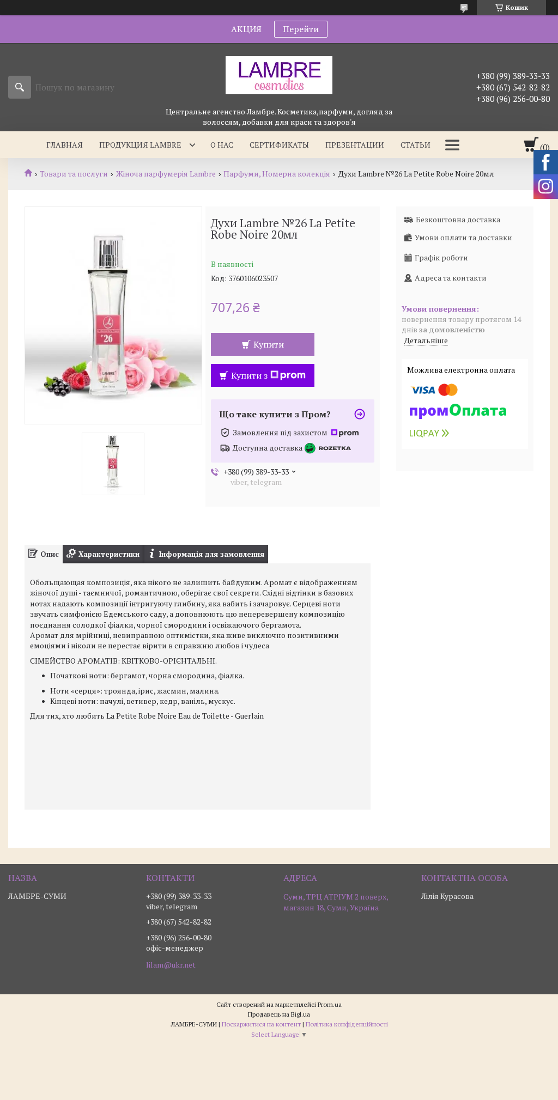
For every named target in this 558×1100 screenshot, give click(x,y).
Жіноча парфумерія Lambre (166, 174)
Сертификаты (279, 144)
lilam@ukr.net (171, 965)
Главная (64, 144)
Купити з (249, 375)
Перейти (301, 29)
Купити (268, 344)
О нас (221, 144)
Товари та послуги (74, 174)
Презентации (354, 144)
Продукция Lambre (140, 144)
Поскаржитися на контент (261, 1024)
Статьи (415, 144)
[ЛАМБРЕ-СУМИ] (279, 74)
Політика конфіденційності (347, 1024)
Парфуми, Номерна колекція (276, 174)
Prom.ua (330, 1004)
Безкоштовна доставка (458, 219)
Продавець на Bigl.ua (279, 1014)
